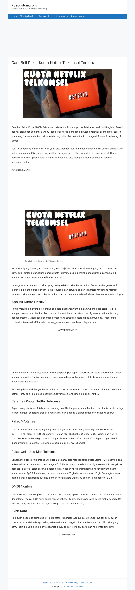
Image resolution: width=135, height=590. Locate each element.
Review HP (44, 16)
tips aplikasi (26, 16)
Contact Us (58, 582)
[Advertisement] (67, 37)
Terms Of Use (86, 582)
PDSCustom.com (76, 586)
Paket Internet (78, 16)
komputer (60, 16)
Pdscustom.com (24, 5)
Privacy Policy (71, 582)
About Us (47, 582)
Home (14, 16)
